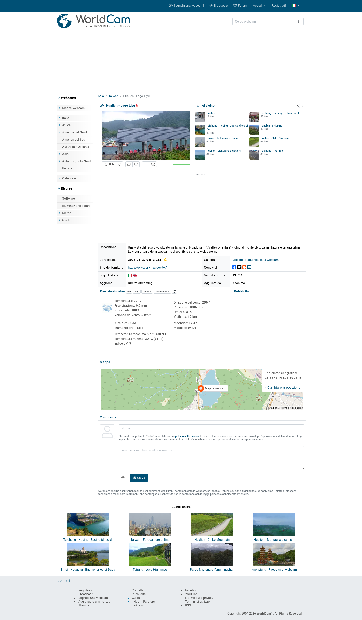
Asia (65, 154)
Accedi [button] (257, 6)
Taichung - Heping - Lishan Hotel (279, 113)
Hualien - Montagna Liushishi (223, 150)
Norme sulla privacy (199, 598)
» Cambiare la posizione (282, 387)
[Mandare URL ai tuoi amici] (249, 267)
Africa (66, 125)
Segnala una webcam (93, 598)
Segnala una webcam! (188, 6)
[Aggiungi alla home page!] (136, 164)
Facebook (192, 590)
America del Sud (73, 139)
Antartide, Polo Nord (76, 161)
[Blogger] (244, 267)
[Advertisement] (181, 60)
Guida (66, 220)
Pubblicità (139, 594)
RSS (188, 605)
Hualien (210, 113)
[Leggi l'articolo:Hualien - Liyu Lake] (135, 275)
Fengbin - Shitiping (271, 125)
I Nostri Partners (143, 601)
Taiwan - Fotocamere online (222, 138)
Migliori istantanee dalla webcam (255, 260)
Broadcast (220, 6)
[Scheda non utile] (119, 164)
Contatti (137, 590)
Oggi (136, 291)
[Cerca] (297, 22)
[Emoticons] (123, 478)
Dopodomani (162, 291)
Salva (140, 478)
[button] (295, 6)
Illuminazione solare (76, 206)
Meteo (66, 213)
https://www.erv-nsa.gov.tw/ (147, 267)
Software (68, 198)
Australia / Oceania (75, 147)
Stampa (83, 605)
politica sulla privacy (187, 436)
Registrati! (279, 6)
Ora (129, 291)
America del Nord (74, 132)
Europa (67, 168)
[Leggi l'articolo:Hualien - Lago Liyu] (130, 275)
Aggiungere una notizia (94, 601)
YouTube (191, 594)
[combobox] (268, 22)
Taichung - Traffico (271, 150)
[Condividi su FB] (234, 267)
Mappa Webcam (73, 108)
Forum (242, 6)
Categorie (69, 178)
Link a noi (138, 605)
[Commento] (129, 164)
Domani (147, 291)
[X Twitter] (239, 267)
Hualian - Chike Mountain (275, 138)
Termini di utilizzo (197, 601)
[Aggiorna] (174, 292)
